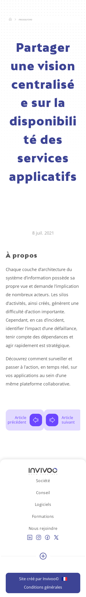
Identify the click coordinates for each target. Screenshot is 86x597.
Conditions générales (43, 587)
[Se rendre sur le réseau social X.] (56, 537)
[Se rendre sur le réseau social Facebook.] (47, 537)
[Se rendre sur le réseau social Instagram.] (39, 537)
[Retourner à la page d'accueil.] (10, 20)
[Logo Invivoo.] (43, 471)
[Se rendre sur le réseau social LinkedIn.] (30, 537)
